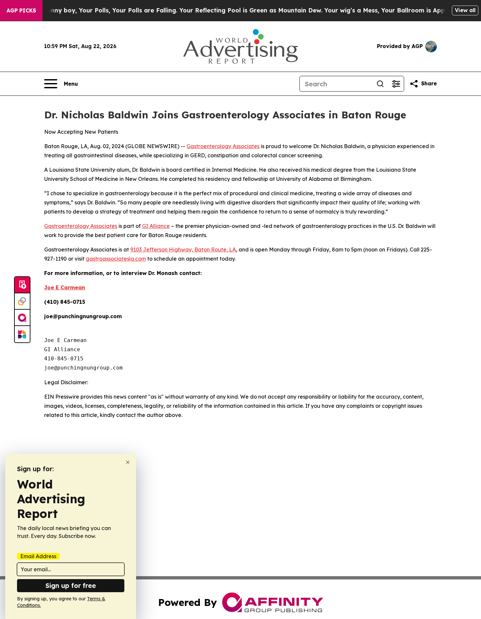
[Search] (380, 83)
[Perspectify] (22, 301)
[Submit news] (22, 285)
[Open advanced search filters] (396, 83)
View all (465, 10)
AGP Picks (21, 10)
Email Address (38, 556)
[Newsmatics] (22, 334)
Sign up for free (70, 585)
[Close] (128, 462)
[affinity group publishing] (22, 318)
